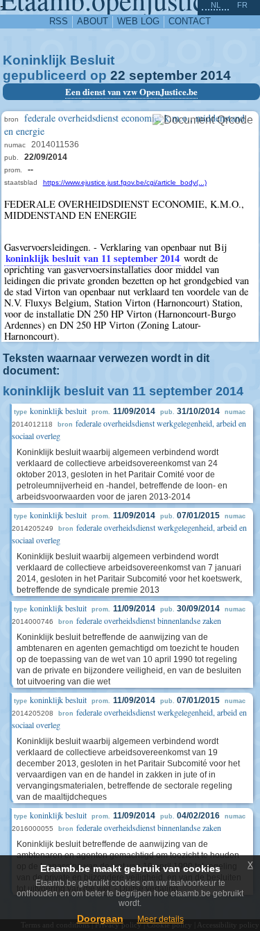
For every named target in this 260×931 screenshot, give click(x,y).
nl (215, 5)
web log (138, 21)
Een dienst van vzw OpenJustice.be (131, 91)
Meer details (160, 919)
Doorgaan (100, 918)
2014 (215, 75)
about (92, 21)
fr (242, 5)
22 (117, 75)
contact (189, 21)
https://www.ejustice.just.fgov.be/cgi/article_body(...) (125, 182)
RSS (58, 21)
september (163, 75)
